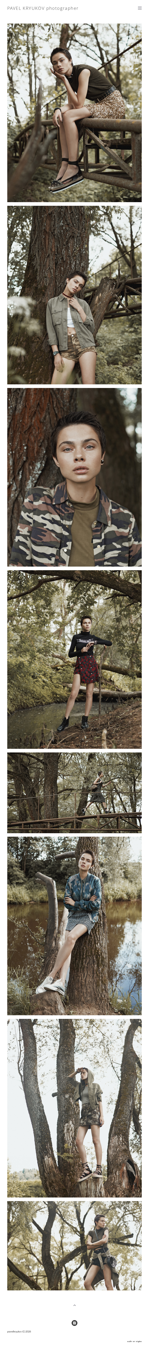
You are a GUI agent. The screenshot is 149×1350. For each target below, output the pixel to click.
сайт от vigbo (134, 1341)
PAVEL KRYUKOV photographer (42, 8)
